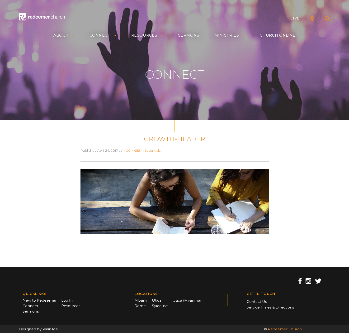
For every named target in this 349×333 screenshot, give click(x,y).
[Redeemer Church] (42, 16)
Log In (67, 300)
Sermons (188, 35)
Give (295, 18)
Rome (140, 305)
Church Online (278, 35)
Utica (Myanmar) (188, 300)
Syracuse (160, 305)
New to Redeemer (40, 300)
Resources (144, 35)
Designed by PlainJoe (38, 329)
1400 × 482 (131, 150)
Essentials (152, 150)
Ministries (226, 35)
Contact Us (257, 301)
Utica (156, 300)
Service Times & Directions (270, 307)
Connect (100, 35)
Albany (141, 300)
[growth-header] (174, 201)
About (61, 35)
